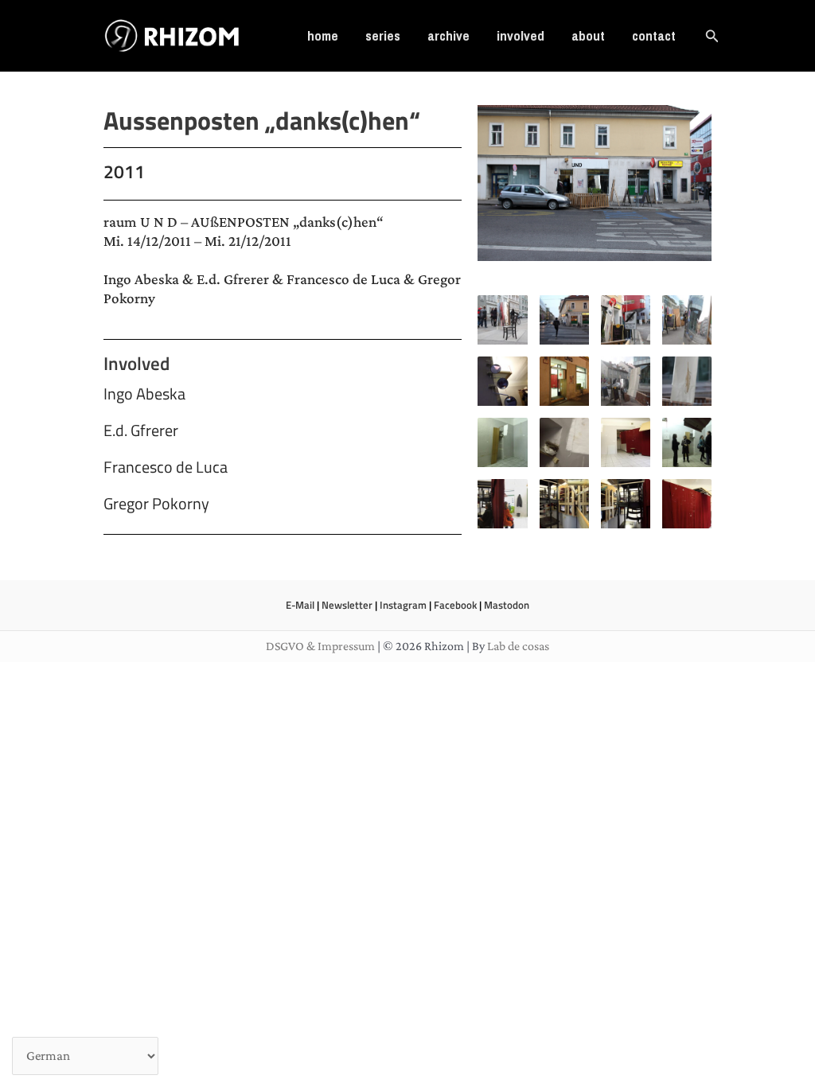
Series (382, 35)
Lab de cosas (518, 646)
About (588, 35)
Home (322, 35)
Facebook (455, 605)
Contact (654, 35)
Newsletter (347, 605)
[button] (712, 36)
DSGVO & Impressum (320, 646)
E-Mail (300, 605)
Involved (520, 35)
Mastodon (506, 605)
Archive (448, 35)
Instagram (403, 605)
